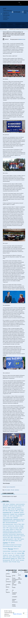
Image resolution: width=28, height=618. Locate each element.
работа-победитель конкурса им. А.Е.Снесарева (12, 544)
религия (15, 546)
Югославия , (8, 490)
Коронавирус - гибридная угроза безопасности (14, 599)
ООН (6, 540)
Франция (20, 558)
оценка (20, 540)
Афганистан (5, 507)
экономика (22, 560)
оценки (5, 543)
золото (4, 517)
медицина (19, 531)
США (23, 553)
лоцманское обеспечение (8, 531)
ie (26, 576)
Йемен (19, 524)
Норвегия (22, 539)
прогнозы (13, 542)
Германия (22, 512)
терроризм (17, 555)
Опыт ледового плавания (13, 540)
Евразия (14, 516)
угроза (10, 556)
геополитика (16, 512)
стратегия (19, 553)
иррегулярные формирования (11, 522)
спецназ (9, 553)
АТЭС (23, 505)
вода (19, 510)
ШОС (14, 560)
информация (18, 520)
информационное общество (19, 519)
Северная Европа (14, 551)
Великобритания (11, 510)
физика (22, 556)
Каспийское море (11, 526)
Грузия (16, 514)
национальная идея (17, 537)
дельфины (5, 515)
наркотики (5, 537)
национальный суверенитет (8, 539)
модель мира (5, 534)
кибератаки (17, 526)
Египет (21, 515)
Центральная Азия (6, 560)
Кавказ (23, 524)
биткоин (12, 509)
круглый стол (12, 529)
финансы (13, 558)
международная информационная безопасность (12, 532)
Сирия (23, 551)
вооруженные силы (7, 512)
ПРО (9, 542)
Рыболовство (16, 548)
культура (17, 529)
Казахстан (5, 526)
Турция (4, 556)
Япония (18, 561)
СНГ (3, 553)
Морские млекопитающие (8, 535)
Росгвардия (5, 548)
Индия (11, 517)
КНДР (7, 527)
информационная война (8, 519)
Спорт (12, 553)
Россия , (13, 490)
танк (14, 555)
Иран (4, 522)
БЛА (16, 509)
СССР (15, 553)
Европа (17, 516)
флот (16, 558)
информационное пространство (9, 520)
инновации (15, 517)
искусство (16, 524)
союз (6, 553)
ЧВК (11, 560)
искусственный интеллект (8, 524)
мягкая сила (22, 535)
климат (4, 527)
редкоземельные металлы (8, 546)
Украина (19, 557)
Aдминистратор (22, 39)
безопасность (18, 507)
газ (12, 512)
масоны (15, 531)
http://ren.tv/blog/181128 (10, 487)
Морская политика (20, 534)
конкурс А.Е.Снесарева (13, 527)
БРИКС (7, 510)
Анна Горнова (5, 505)
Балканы (17, 490)
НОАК (18, 539)
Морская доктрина (12, 534)
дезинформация (21, 514)
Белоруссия (5, 509)
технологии (22, 555)
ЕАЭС (11, 515)
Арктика (15, 505)
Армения (19, 505)
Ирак (22, 520)
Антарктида (11, 505)
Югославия (14, 561)
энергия (10, 561)
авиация (7, 504)
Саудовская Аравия (6, 551)
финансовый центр (7, 558)
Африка (9, 507)
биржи (9, 509)
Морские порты (17, 535)
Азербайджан (12, 504)
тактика (10, 555)
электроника (5, 561)
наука (12, 537)
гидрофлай (12, 514)
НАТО (9, 537)
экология (17, 560)
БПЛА (4, 510)
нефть (15, 539)
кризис (7, 529)
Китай (21, 526)
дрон (8, 515)
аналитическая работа (20, 504)
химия (23, 558)
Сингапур (20, 551)
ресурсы (19, 546)
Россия (10, 548)
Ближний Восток (20, 509)
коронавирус (21, 527)
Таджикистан (5, 555)
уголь (7, 556)
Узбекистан (14, 556)
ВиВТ (17, 510)
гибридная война (6, 514)
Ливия (21, 529)
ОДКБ (4, 540)
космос (4, 529)
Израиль (8, 517)
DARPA (4, 504)
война (22, 510)
